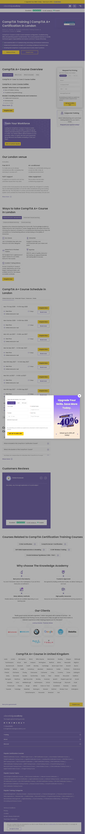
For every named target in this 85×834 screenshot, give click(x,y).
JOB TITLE (32, 413)
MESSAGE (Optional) (12, 420)
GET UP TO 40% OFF (14, 433)
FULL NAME (9, 406)
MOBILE (9, 413)
